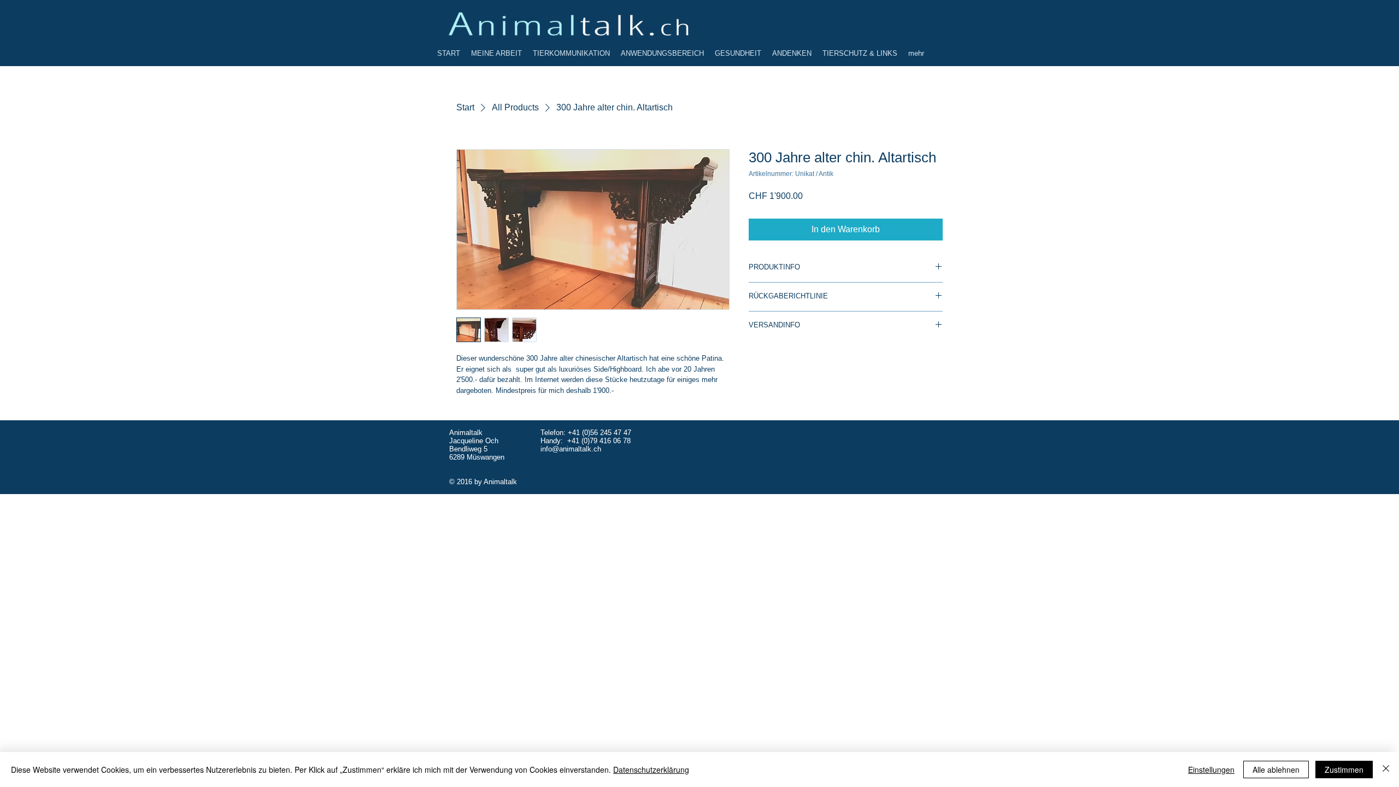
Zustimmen (1344, 769)
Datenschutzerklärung (651, 769)
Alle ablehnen (1276, 769)
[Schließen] (1385, 769)
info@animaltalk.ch (570, 449)
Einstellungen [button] (1211, 769)
